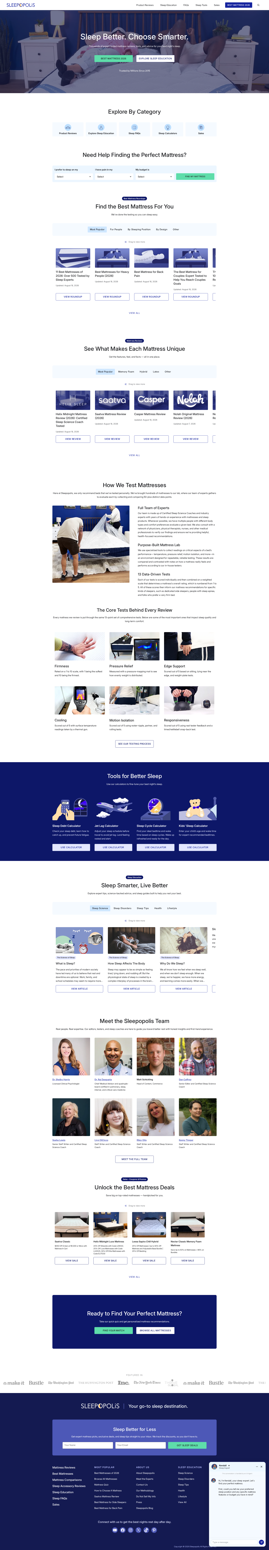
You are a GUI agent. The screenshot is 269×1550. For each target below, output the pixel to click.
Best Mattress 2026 (238, 5)
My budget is (142, 169)
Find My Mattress (195, 176)
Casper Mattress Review (150, 414)
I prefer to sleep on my (66, 169)
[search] (258, 5)
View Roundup (73, 296)
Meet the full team (134, 1159)
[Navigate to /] (100, 1406)
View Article (79, 988)
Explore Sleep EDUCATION (155, 58)
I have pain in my (104, 169)
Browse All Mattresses (155, 1330)
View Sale (71, 1260)
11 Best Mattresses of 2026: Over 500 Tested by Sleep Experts (73, 275)
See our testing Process (134, 743)
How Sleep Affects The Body (126, 963)
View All (134, 313)
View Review (73, 439)
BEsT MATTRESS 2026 (113, 58)
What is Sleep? (65, 963)
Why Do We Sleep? (172, 963)
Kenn (181, 1140)
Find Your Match (114, 1330)
